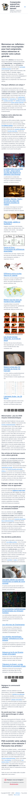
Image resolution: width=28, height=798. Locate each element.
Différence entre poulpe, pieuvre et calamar (13, 274)
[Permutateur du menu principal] (25, 6)
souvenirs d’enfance (20, 129)
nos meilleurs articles (11, 542)
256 (21, 677)
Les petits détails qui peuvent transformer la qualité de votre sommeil (13, 581)
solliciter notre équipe (16, 699)
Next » (21, 410)
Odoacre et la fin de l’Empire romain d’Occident (12, 653)
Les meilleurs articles (7, 125)
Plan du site (17, 794)
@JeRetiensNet (14, 784)
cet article (9, 560)
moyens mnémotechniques (8, 424)
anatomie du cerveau (7, 467)
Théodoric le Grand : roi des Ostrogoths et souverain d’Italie (14, 665)
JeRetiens (17, 793)
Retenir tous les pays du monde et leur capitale (13, 300)
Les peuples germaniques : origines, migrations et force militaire (12, 638)
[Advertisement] (14, 28)
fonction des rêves (12, 131)
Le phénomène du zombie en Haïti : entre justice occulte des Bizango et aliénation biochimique (13, 171)
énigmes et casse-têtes (18, 490)
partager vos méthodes (18, 694)
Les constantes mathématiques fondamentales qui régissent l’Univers (13, 611)
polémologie (21, 97)
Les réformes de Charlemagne (13, 625)
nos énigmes (7, 760)
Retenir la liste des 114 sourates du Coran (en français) (12, 369)
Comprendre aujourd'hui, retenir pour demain (15, 5)
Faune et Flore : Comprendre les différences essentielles (14, 249)
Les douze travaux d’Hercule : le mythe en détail (12, 338)
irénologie (4, 99)
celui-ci (15, 560)
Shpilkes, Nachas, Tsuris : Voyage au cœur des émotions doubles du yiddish (13, 201)
